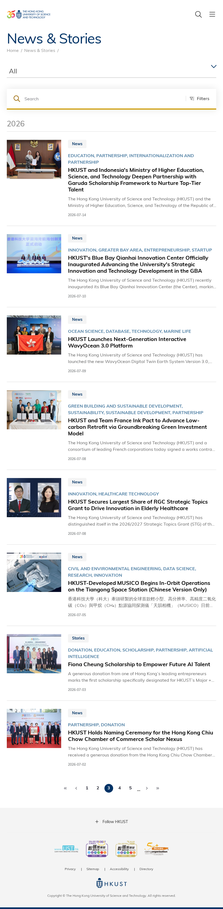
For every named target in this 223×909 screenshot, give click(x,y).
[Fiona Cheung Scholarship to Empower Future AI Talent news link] (111, 663)
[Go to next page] (147, 788)
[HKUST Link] (28, 14)
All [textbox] (13, 70)
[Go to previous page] (76, 788)
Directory (146, 869)
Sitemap (92, 869)
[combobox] (111, 71)
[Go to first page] (65, 788)
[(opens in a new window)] (97, 849)
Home (13, 50)
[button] (197, 98)
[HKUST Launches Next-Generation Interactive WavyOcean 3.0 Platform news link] (111, 344)
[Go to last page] (157, 788)
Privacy (70, 869)
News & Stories (39, 50)
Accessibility (119, 869)
